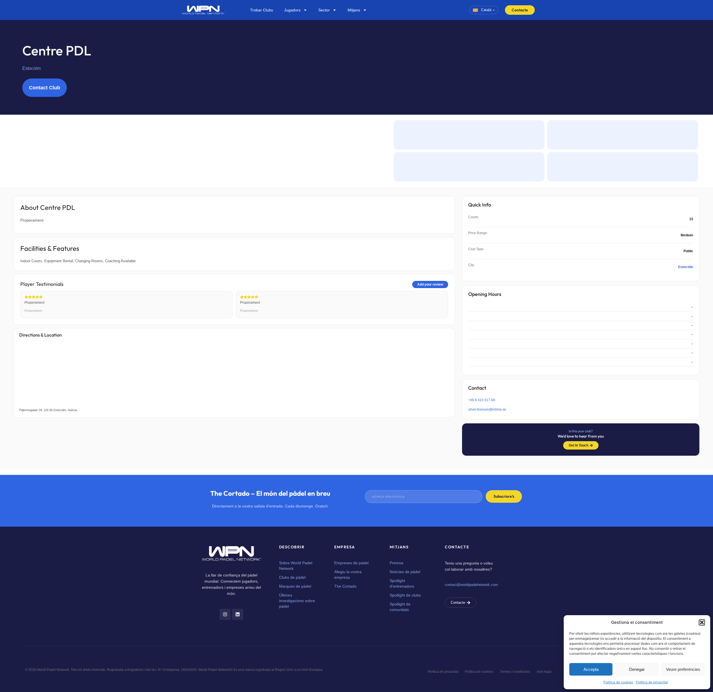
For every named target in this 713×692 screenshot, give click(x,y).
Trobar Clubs (261, 10)
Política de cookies (618, 682)
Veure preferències (683, 669)
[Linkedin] (237, 614)
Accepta (591, 669)
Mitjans (354, 10)
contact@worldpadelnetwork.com (471, 585)
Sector (324, 10)
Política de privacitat (652, 682)
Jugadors (292, 10)
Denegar (637, 669)
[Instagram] (225, 614)
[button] (702, 622)
